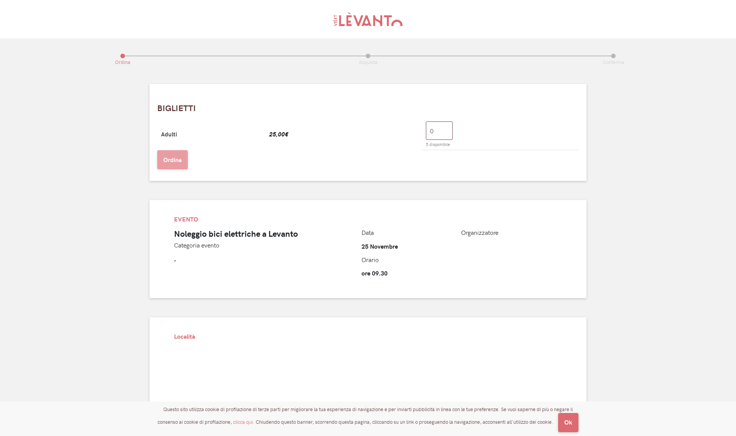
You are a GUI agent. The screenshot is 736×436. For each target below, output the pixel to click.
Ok (568, 422)
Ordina (172, 160)
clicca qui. (244, 421)
